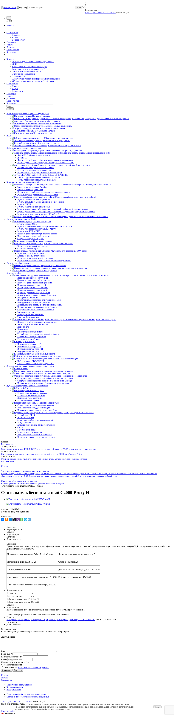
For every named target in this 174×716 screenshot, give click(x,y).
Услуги (10, 45)
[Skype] (25, 519)
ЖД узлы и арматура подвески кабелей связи (33, 81)
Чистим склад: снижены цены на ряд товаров (33, 61)
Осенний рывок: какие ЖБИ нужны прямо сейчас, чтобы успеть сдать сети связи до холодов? (44, 459)
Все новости (7, 444)
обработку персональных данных (33, 667)
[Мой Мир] (10, 519)
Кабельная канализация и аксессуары (29, 66)
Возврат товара (14, 689)
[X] (14, 519)
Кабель (4, 483)
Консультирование (15, 687)
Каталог (10, 25)
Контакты (11, 52)
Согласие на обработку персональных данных (28, 697)
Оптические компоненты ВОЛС (27, 71)
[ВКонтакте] (2, 519)
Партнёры (11, 42)
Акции (15, 37)
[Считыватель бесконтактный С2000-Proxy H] (28, 499)
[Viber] (18, 519)
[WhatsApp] (21, 519)
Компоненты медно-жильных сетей (28, 69)
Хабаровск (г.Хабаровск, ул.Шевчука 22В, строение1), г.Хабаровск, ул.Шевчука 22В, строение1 (51, 619)
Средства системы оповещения (22, 483)
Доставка (11, 47)
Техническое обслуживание (19, 685)
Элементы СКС (19, 76)
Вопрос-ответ (18, 40)
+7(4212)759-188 (108, 12)
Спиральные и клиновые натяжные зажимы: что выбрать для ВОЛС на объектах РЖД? (41, 454)
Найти (10, 109)
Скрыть (157, 707)
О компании (12, 32)
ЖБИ (14, 64)
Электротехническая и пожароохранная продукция (36, 79)
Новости (16, 35)
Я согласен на (26, 667)
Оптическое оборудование (24, 74)
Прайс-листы (13, 49)
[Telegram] (29, 519)
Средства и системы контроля (50, 483)
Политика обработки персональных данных (27, 694)
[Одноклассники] (6, 519)
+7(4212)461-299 (92, 12)
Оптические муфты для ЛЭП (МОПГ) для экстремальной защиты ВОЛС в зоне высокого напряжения (48, 449)
